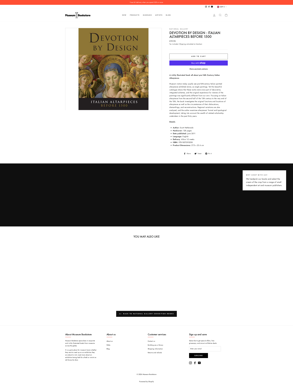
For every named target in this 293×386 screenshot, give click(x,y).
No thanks (146, 202)
